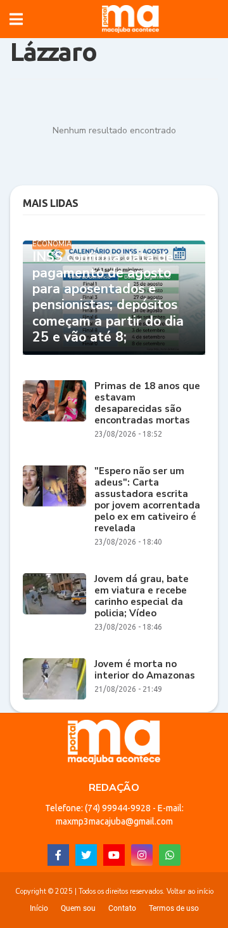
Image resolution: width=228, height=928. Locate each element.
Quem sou (78, 908)
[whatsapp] (169, 855)
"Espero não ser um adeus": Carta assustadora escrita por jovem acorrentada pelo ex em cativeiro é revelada (147, 499)
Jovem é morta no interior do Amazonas (144, 669)
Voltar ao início (190, 891)
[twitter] (86, 855)
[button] (16, 19)
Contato (122, 908)
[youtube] (114, 855)
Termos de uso (174, 908)
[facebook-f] (58, 855)
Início (39, 908)
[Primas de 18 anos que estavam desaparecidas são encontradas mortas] (54, 400)
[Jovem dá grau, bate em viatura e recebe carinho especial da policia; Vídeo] (54, 593)
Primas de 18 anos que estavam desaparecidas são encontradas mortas (147, 403)
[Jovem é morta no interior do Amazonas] (54, 678)
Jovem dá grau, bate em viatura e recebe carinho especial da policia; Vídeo (141, 596)
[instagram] (142, 855)
